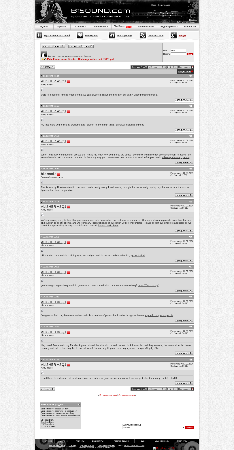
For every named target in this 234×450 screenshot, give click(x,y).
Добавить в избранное (186, 22)
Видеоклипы (101, 26)
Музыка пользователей (57, 35)
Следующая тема (126, 395)
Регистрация (164, 5)
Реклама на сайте (57, 445)
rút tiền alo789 (169, 378)
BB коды (45, 420)
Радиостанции (146, 26)
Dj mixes (64, 441)
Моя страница (124, 35)
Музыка (44, 26)
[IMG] (43, 424)
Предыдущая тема (108, 395)
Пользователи (155, 35)
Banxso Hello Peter (108, 225)
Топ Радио (120, 26)
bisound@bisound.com (134, 445)
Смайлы (45, 422)
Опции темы (184, 72)
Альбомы (80, 26)
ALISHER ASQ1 (53, 81)
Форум (182, 35)
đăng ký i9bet (152, 348)
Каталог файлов (121, 441)
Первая (153, 67)
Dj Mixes (61, 26)
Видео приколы (169, 26)
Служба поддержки (106, 445)
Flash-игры (190, 26)
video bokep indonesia (145, 94)
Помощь (193, 20)
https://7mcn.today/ (148, 285)
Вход (153, 5)
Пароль (166, 54)
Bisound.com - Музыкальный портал (65, 56)
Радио (143, 441)
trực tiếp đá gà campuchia (159, 315)
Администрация (87, 445)
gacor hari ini (138, 255)
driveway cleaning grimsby (130, 124)
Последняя (184, 67)
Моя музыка (91, 35)
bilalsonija (48, 174)
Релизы (87, 56)
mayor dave (67, 190)
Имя (165, 50)
